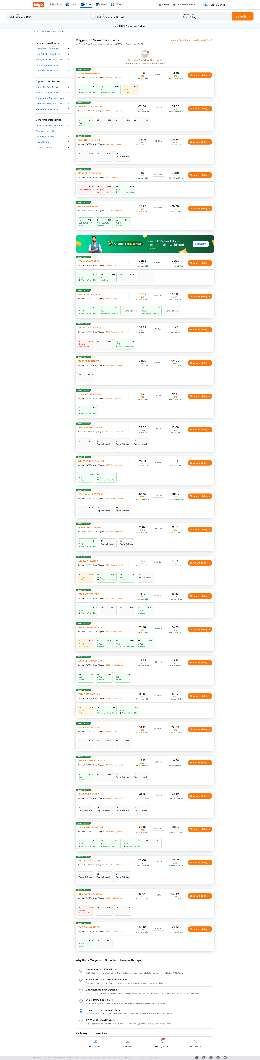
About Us (136, 1058)
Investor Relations (146, 1058)
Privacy (97, 1058)
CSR (155, 1058)
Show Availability (198, 75)
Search (240, 16)
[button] (213, 4)
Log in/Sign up (218, 5)
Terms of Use (106, 1058)
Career (114, 1058)
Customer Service (124, 1058)
